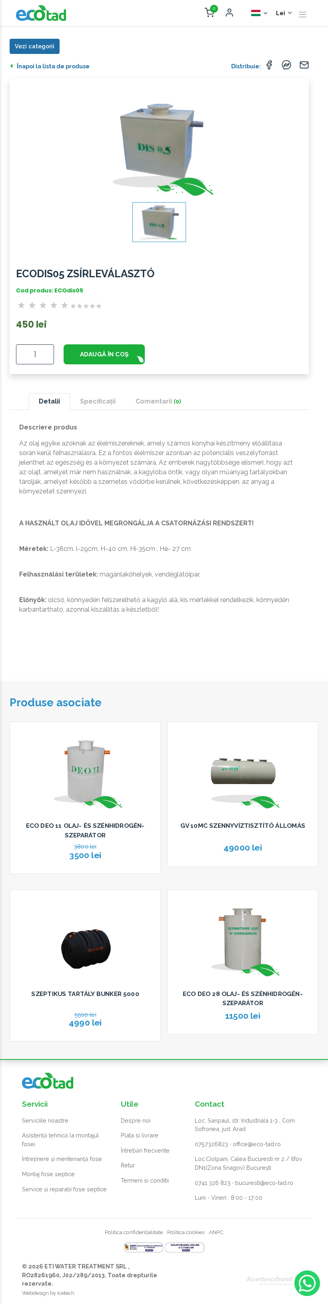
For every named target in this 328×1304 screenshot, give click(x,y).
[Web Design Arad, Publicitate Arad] (276, 1279)
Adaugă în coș (104, 354)
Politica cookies (185, 1232)
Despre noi (135, 1120)
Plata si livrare (139, 1135)
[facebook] (269, 67)
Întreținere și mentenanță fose (62, 1158)
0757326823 (211, 1144)
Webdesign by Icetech (48, 1293)
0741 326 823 (212, 1182)
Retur (128, 1165)
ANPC (216, 1232)
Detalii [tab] (49, 401)
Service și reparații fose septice (64, 1189)
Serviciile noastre (45, 1120)
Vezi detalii (85, 877)
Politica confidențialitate (134, 1232)
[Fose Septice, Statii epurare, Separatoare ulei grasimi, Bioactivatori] (41, 13)
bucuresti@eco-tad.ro (264, 1182)
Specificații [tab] (98, 401)
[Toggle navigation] (303, 14)
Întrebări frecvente (145, 1150)
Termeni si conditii (145, 1180)
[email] (304, 67)
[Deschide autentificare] (229, 13)
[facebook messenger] (286, 67)
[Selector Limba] (260, 13)
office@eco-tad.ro (257, 1144)
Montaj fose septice (48, 1174)
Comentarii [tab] (158, 401)
